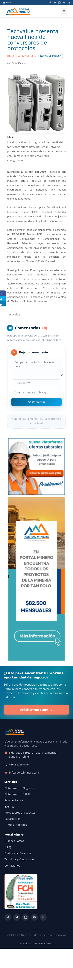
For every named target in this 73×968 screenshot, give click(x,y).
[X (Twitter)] (55, 2)
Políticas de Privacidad (18, 853)
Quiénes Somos (14, 841)
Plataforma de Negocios (19, 788)
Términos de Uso (44, 943)
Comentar (38, 402)
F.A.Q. (8, 847)
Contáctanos (12, 865)
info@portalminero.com (24, 772)
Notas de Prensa (50, 55)
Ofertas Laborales (15, 825)
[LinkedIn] (69, 2)
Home (9, 3)
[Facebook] (50, 2)
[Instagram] (59, 2)
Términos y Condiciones (19, 859)
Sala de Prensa (13, 800)
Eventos (9, 806)
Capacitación (12, 819)
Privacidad (25, 943)
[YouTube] (64, 2)
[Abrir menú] (64, 11)
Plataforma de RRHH (17, 794)
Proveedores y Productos (19, 812)
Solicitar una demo (34, 709)
